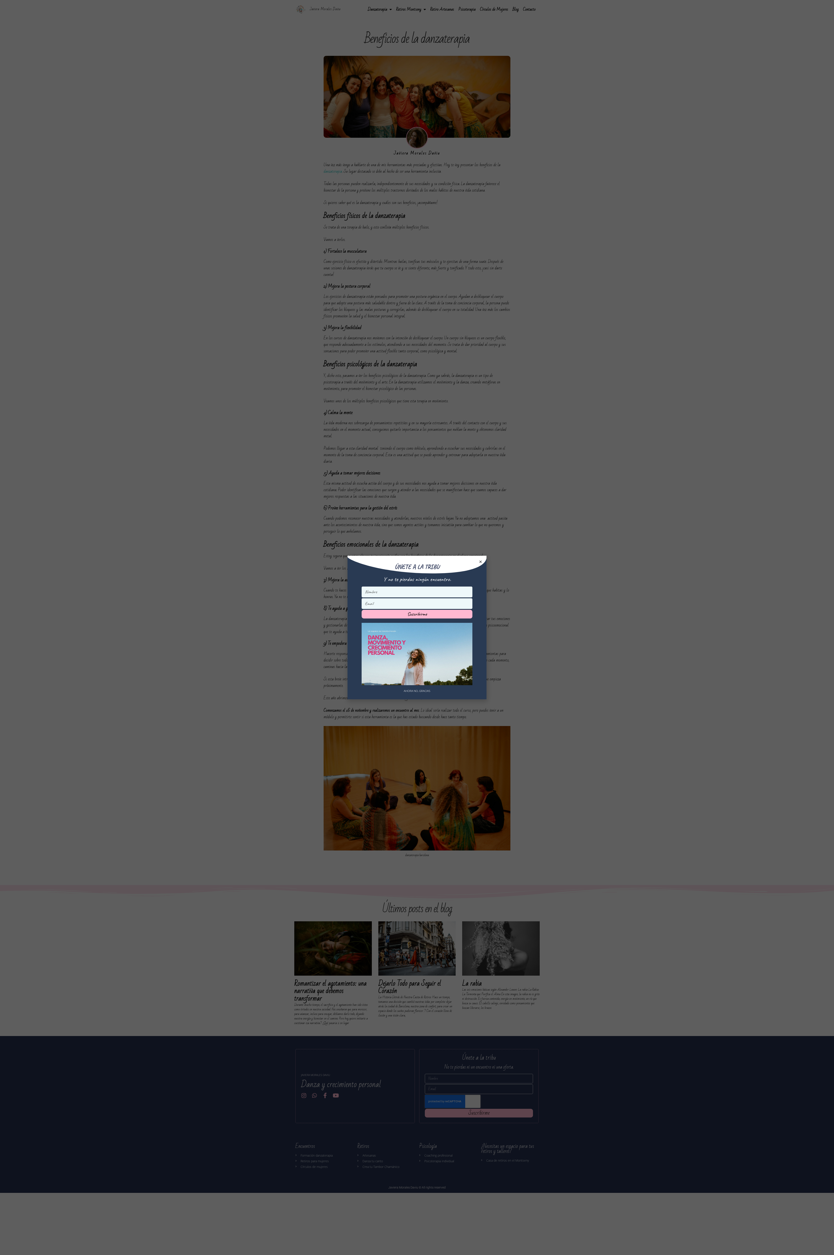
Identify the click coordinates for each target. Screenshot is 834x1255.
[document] (417, 627)
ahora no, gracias (417, 691)
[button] (480, 561)
